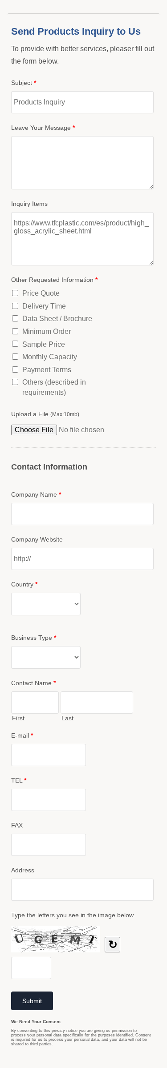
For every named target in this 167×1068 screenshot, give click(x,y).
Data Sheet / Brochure (57, 318)
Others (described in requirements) (54, 387)
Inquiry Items (29, 203)
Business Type (33, 637)
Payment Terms (46, 369)
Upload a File (45, 414)
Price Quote (41, 293)
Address (22, 870)
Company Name (36, 494)
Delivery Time (44, 306)
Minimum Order (46, 331)
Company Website (37, 539)
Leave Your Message (43, 127)
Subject (23, 82)
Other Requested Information (54, 279)
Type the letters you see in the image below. (73, 915)
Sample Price (43, 344)
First (18, 718)
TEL (18, 780)
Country (24, 584)
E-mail (22, 735)
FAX (17, 825)
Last (67, 718)
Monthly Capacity (49, 357)
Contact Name (33, 683)
